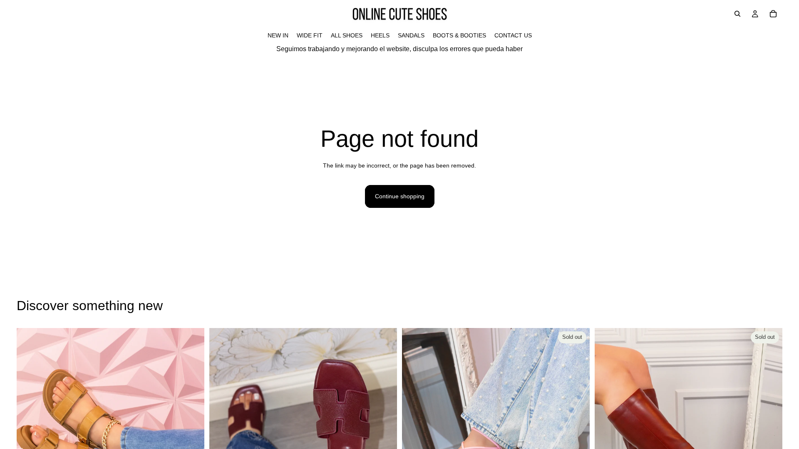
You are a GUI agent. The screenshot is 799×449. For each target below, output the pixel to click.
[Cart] (773, 14)
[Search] (737, 14)
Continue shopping (399, 196)
